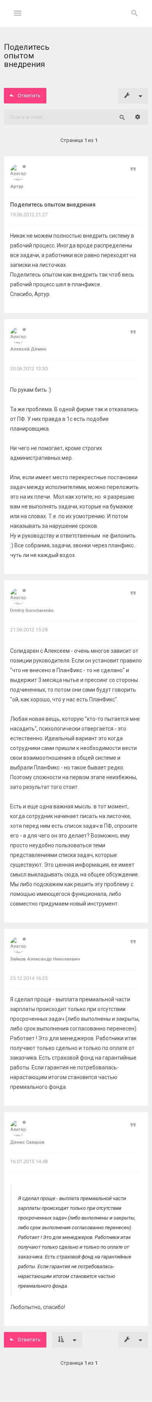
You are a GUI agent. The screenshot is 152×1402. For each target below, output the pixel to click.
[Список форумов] (76, 19)
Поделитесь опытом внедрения (52, 205)
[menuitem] (134, 13)
